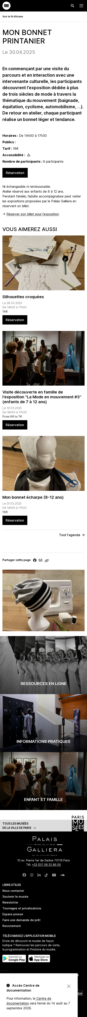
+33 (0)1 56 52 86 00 (46, 864)
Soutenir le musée (15, 896)
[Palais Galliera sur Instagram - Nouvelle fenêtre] (31, 875)
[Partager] (34, 560)
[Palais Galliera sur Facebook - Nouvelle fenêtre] (24, 875)
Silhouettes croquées (23, 296)
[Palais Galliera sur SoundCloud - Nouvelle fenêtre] (62, 875)
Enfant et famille (43, 799)
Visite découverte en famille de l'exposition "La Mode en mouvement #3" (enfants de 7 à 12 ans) (41, 397)
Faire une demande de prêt (21, 920)
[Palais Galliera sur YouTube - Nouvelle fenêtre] (54, 875)
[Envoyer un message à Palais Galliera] (40, 560)
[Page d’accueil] (6, 6)
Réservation (15, 173)
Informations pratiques (43, 741)
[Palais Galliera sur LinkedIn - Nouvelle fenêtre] (39, 875)
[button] (43, 825)
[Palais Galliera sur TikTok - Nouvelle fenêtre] (46, 875)
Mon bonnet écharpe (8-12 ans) (33, 497)
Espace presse (12, 914)
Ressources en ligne (44, 683)
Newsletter (10, 902)
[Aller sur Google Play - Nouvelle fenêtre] (14, 958)
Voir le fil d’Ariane (12, 16)
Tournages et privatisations (21, 908)
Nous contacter (13, 890)
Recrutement (11, 926)
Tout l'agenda (69, 535)
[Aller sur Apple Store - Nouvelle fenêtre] (39, 958)
